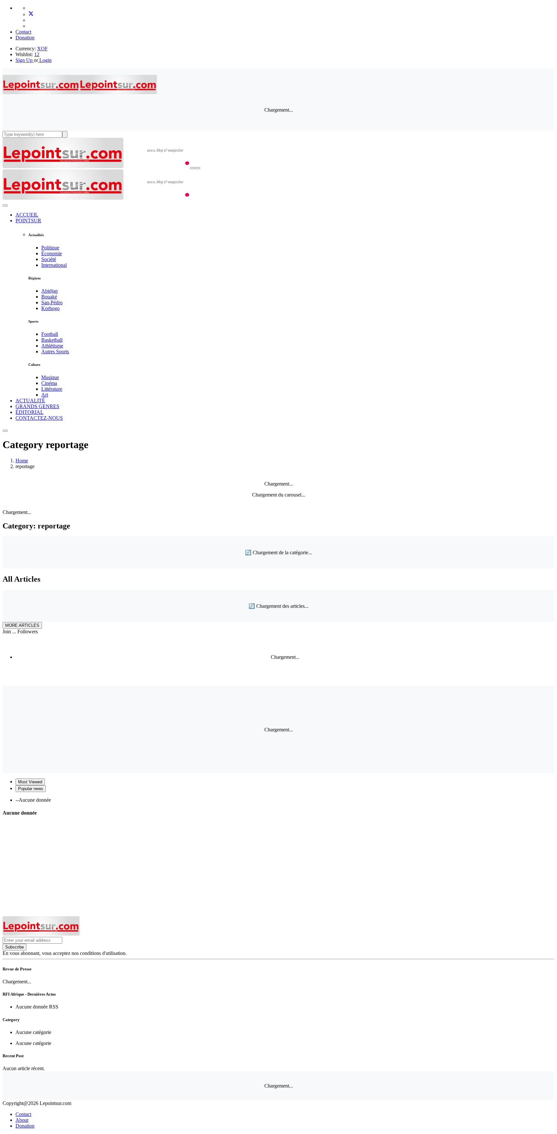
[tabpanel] (278, 800)
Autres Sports (55, 351)
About (21, 1120)
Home (21, 460)
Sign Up (24, 60)
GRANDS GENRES (37, 406)
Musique (50, 377)
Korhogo (50, 308)
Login (45, 60)
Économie (51, 253)
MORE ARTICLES (22, 625)
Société (48, 259)
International (54, 265)
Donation (24, 37)
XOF (42, 48)
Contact (23, 32)
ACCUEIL (26, 214)
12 (36, 54)
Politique (50, 247)
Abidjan (49, 291)
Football (49, 334)
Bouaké (49, 296)
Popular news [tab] (30, 788)
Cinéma (49, 383)
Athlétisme (52, 345)
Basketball (52, 340)
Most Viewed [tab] (30, 781)
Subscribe (14, 947)
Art (44, 394)
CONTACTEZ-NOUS (39, 418)
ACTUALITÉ (30, 400)
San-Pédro (52, 302)
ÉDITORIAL (29, 412)
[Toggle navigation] (197, 168)
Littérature (51, 389)
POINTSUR (28, 220)
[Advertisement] (278, 868)
